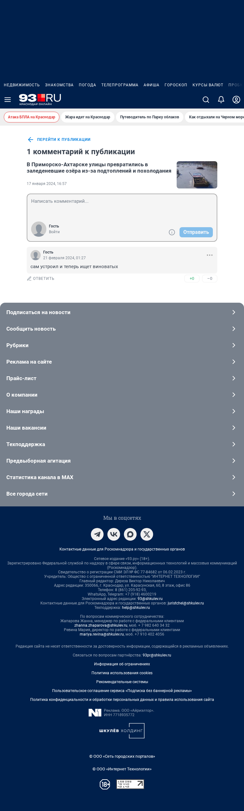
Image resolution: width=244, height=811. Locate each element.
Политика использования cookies (122, 673)
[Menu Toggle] (7, 100)
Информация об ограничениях (122, 664)
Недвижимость (22, 85)
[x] (146, 534)
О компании (21, 395)
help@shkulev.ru (136, 607)
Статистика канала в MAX (39, 477)
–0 (209, 278)
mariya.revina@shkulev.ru (102, 634)
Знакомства (59, 85)
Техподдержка (25, 444)
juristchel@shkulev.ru (186, 603)
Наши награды (25, 411)
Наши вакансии (26, 428)
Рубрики (17, 345)
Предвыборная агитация (38, 461)
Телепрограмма (120, 85)
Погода (87, 85)
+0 (192, 278)
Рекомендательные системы (122, 682)
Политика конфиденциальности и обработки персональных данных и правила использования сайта (122, 699)
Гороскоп (176, 85)
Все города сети (27, 494)
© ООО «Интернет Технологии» (122, 769)
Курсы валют (208, 85)
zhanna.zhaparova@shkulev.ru (100, 625)
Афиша (151, 85)
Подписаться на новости (38, 312)
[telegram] (97, 534)
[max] (130, 534)
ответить (44, 278)
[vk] (113, 534)
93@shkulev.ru (150, 599)
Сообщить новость (31, 329)
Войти (54, 232)
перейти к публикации (64, 139)
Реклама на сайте (29, 362)
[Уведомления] (221, 100)
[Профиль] (236, 100)
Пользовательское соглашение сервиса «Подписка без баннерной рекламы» (122, 691)
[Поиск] (206, 100)
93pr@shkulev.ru (157, 655)
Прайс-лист (21, 378)
